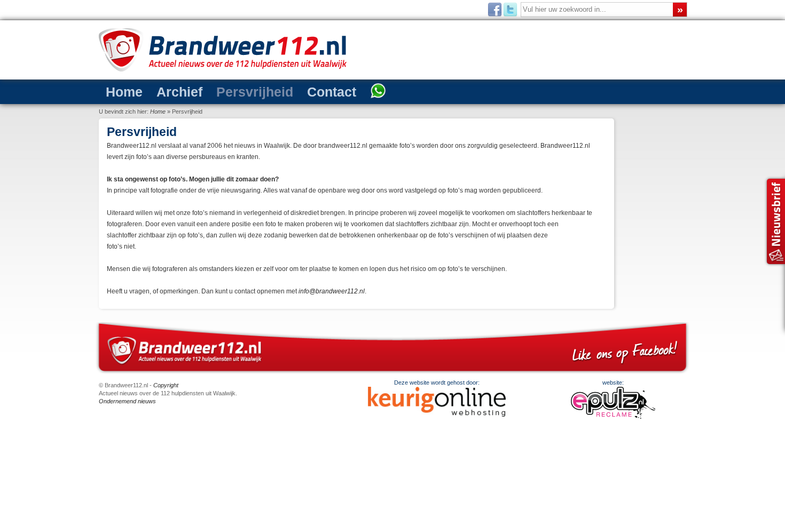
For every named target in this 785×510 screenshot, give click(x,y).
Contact (331, 91)
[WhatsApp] (378, 91)
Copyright (165, 385)
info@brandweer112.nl (332, 291)
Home (124, 91)
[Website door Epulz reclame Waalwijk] (613, 416)
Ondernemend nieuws (127, 401)
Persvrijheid (254, 91)
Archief (179, 91)
